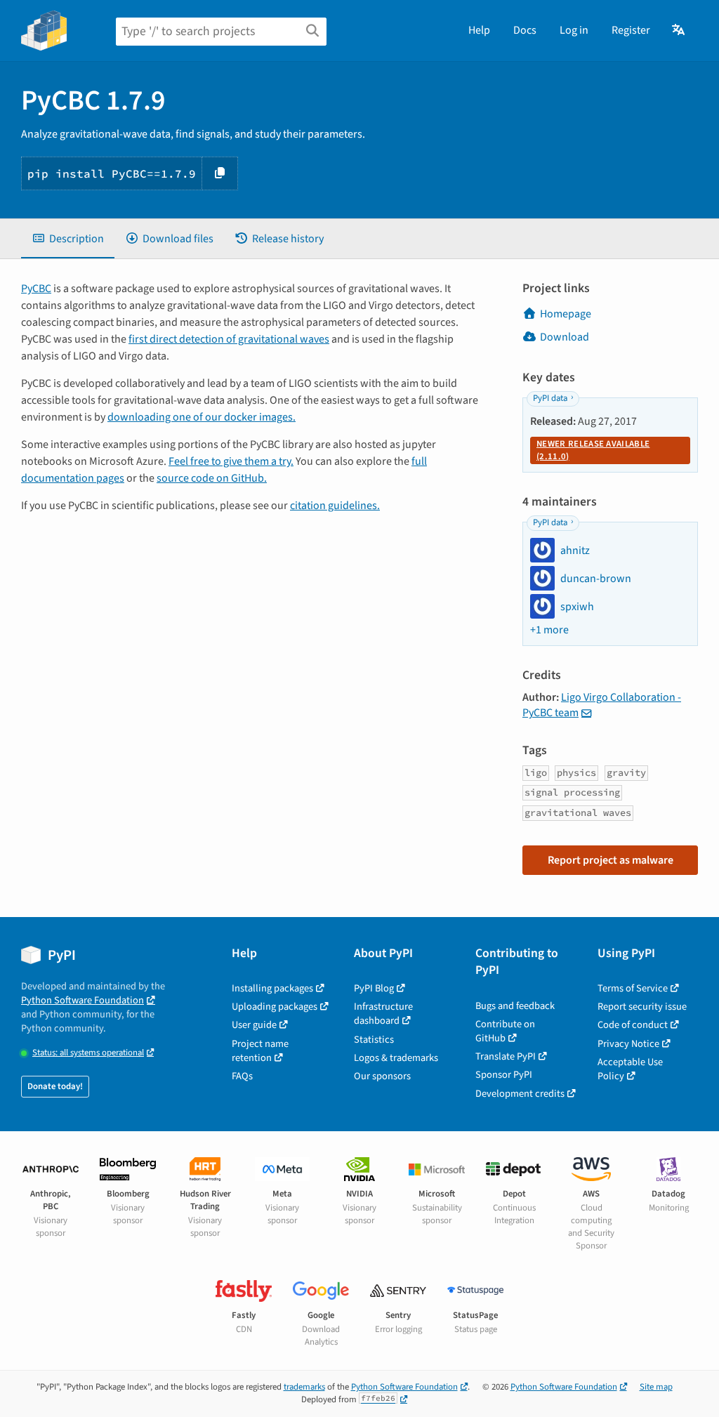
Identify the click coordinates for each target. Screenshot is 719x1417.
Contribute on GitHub (505, 1031)
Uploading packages (274, 1006)
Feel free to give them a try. (231, 461)
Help (479, 30)
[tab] (67, 238)
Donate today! (55, 1086)
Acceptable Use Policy (630, 1069)
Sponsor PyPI (503, 1074)
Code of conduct (633, 1024)
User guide (254, 1024)
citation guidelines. (335, 505)
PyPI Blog (374, 988)
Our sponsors (382, 1076)
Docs (524, 30)
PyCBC (36, 288)
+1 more (549, 630)
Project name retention (260, 1050)
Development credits (520, 1093)
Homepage (565, 314)
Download (564, 337)
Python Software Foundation (82, 1000)
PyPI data (550, 398)
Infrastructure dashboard (383, 1013)
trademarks (304, 1386)
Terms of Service (633, 988)
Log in (574, 30)
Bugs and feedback (515, 1006)
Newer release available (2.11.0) (592, 450)
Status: (88, 1053)
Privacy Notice (628, 1043)
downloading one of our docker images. (201, 417)
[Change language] (679, 30)
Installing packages (272, 988)
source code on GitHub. (212, 478)
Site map (656, 1386)
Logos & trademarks (396, 1057)
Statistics (374, 1039)
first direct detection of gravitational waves (228, 339)
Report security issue (642, 1006)
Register (631, 30)
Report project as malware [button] (610, 860)
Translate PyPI (505, 1056)
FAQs (242, 1076)
